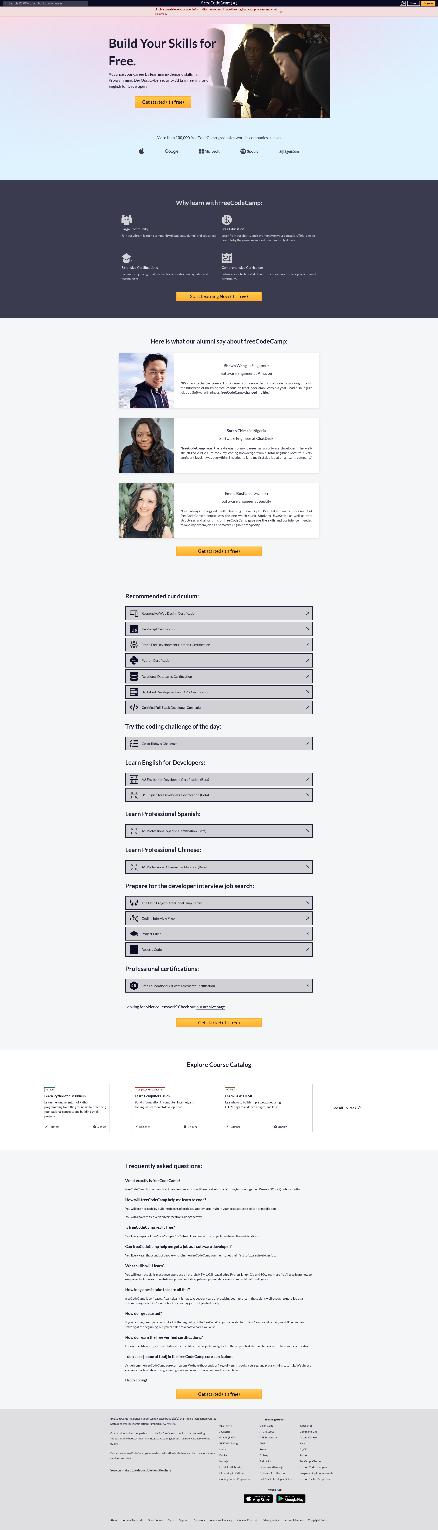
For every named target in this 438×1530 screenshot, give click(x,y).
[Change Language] (403, 3)
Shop (171, 1520)
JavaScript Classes (310, 1461)
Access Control (308, 1437)
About (114, 1520)
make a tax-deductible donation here (146, 1470)
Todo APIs (266, 1461)
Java (302, 1443)
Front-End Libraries (230, 1467)
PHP (262, 1443)
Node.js (223, 1461)
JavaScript (225, 1431)
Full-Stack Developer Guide (276, 1479)
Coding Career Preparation (235, 1479)
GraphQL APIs (228, 1437)
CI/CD (303, 1449)
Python (304, 1455)
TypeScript (306, 1425)
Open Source (155, 1520)
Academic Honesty (221, 1520)
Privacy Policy (270, 1520)
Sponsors (199, 1520)
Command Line (308, 1431)
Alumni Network (133, 1520)
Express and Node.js (271, 1467)
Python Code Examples (313, 1467)
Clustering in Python (231, 1473)
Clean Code (266, 1425)
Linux (222, 1449)
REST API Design (229, 1443)
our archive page (210, 1007)
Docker (223, 1455)
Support (184, 1520)
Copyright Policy (318, 1520)
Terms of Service (293, 1520)
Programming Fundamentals (316, 1473)
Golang (264, 1455)
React (263, 1449)
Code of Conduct (247, 1520)
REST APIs (225, 1425)
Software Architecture (273, 1473)
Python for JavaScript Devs (315, 1479)
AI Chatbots (267, 1431)
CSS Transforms (269, 1437)
